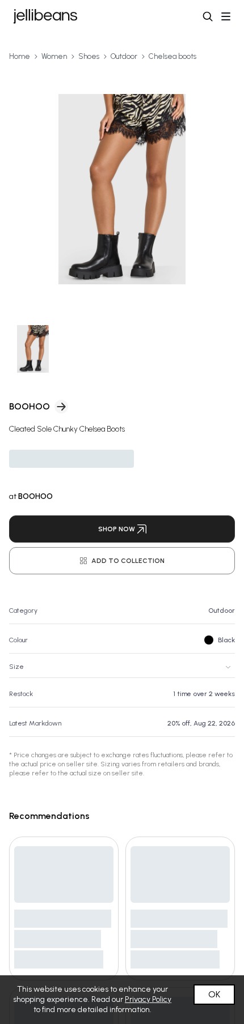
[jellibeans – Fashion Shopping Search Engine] (45, 16)
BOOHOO (29, 406)
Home (19, 56)
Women (54, 56)
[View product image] (122, 189)
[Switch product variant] (33, 349)
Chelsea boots (172, 56)
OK (214, 994)
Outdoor (124, 56)
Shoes (88, 56)
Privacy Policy (148, 999)
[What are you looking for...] (207, 16)
